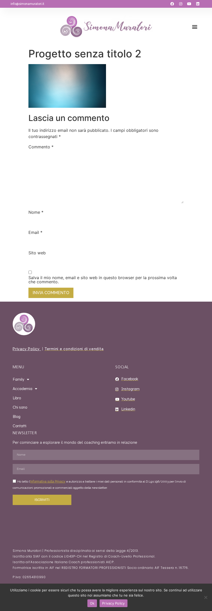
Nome (35, 212)
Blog (16, 416)
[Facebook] (172, 3)
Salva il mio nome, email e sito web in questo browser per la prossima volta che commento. (102, 280)
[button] (195, 26)
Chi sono (20, 407)
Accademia (22, 388)
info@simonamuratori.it (27, 4)
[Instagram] (180, 3)
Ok (92, 603)
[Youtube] (189, 3)
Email (35, 232)
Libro (17, 398)
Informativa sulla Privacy (47, 481)
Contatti (19, 426)
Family (18, 379)
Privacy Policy (27, 349)
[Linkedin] (197, 3)
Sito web (37, 253)
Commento (41, 147)
